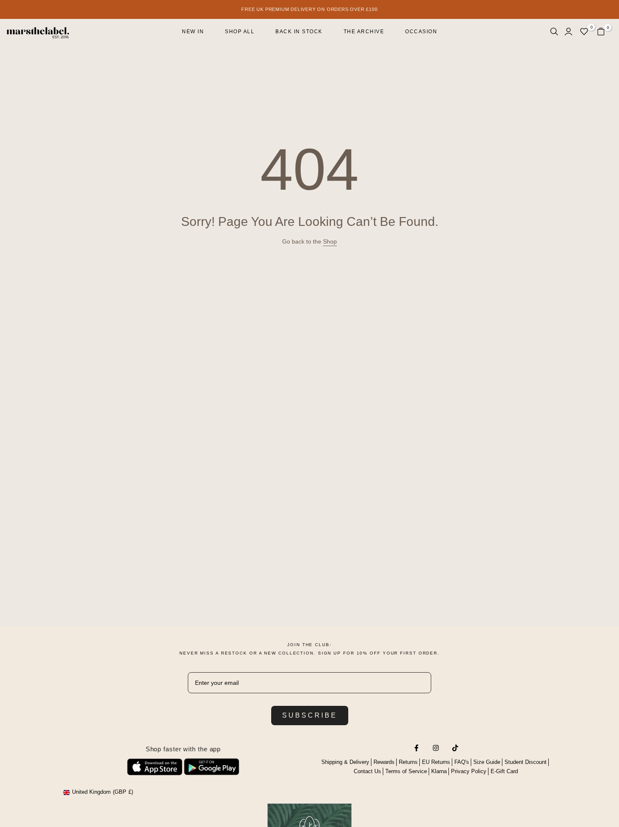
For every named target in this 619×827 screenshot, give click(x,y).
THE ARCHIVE (364, 31)
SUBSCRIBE (309, 715)
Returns (408, 762)
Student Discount (525, 762)
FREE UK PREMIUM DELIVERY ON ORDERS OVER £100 (309, 9)
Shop (330, 241)
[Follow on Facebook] (416, 748)
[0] (584, 31)
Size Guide (486, 762)
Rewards (384, 762)
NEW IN (193, 31)
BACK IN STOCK (299, 31)
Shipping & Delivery (345, 762)
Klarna (439, 771)
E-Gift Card (504, 771)
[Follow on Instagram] (435, 748)
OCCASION (421, 31)
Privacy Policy (468, 771)
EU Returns (436, 762)
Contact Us (367, 771)
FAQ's (461, 762)
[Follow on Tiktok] (455, 748)
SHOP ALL (239, 31)
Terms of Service (406, 771)
